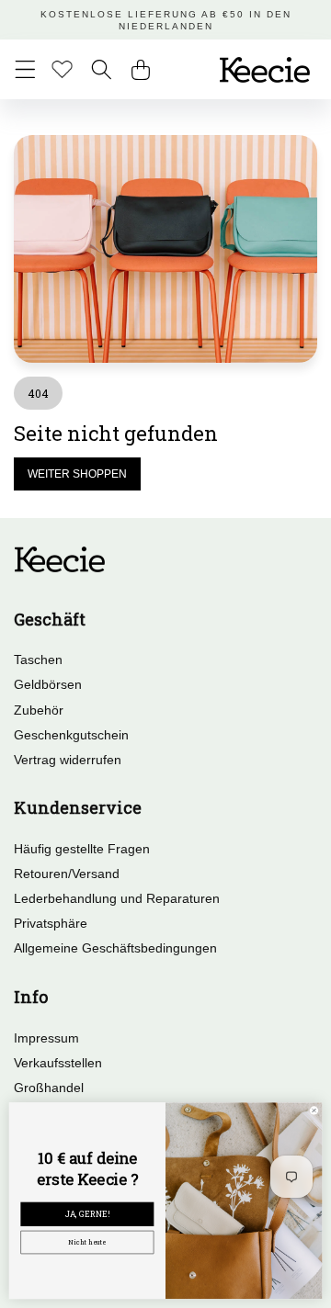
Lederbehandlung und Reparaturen (117, 898)
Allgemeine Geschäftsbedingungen (115, 948)
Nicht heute (87, 1242)
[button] (25, 69)
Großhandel (49, 1087)
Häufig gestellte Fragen (82, 848)
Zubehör (38, 710)
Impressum (46, 1038)
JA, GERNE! (87, 1214)
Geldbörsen (48, 684)
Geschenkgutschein (71, 734)
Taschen (38, 659)
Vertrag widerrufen (67, 759)
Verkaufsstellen (58, 1062)
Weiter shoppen (77, 474)
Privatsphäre (50, 923)
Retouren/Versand (67, 873)
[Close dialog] (314, 1110)
